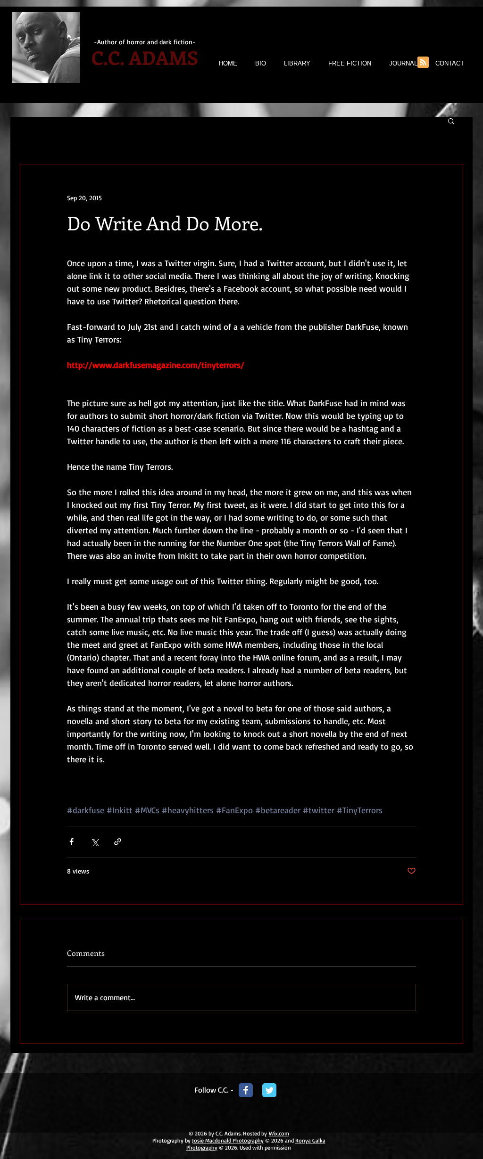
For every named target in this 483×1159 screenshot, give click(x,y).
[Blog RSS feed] (423, 63)
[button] (451, 120)
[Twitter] (269, 1090)
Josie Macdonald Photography (228, 1140)
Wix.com (279, 1133)
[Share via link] (117, 841)
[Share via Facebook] (71, 841)
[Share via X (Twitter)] (94, 841)
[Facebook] (246, 1090)
